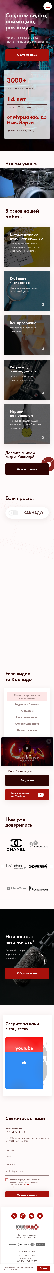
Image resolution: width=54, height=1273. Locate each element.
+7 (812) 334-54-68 (15, 1132)
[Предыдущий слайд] (2, 866)
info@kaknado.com (14, 1129)
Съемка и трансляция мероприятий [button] (27, 759)
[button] (27, 55)
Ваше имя (10, 1150)
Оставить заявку (27, 1195)
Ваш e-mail (10, 1165)
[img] (24, 1070)
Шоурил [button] (27, 755)
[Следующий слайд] (51, 866)
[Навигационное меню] (48, 6)
